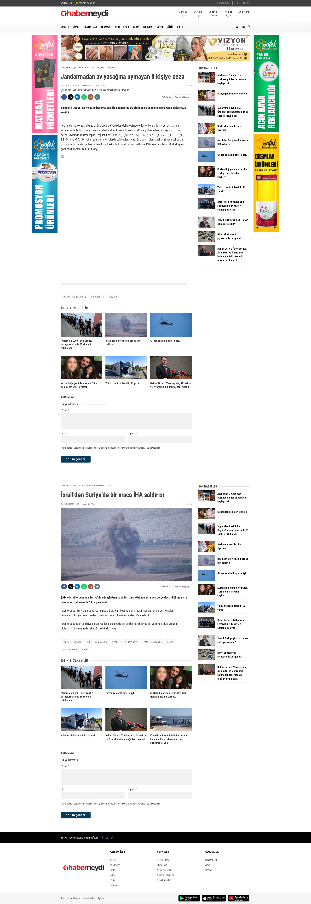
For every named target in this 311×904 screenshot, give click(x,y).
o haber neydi (131, 642)
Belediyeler (91, 26)
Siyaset (77, 26)
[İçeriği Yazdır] (97, 97)
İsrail (116, 642)
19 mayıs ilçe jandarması (75, 297)
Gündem (65, 26)
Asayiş (189, 85)
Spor (126, 26)
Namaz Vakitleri (164, 870)
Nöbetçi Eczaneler (165, 875)
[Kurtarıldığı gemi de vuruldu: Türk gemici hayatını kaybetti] (81, 367)
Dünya (135, 26)
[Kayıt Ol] (237, 26)
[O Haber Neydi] (84, 17)
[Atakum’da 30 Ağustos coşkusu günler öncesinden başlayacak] (206, 82)
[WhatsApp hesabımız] (248, 3)
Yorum (65, 410)
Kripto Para (162, 865)
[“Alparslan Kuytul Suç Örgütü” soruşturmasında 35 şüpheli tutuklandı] (81, 325)
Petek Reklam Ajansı (93, 898)
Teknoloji (148, 26)
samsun (114, 297)
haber (78, 642)
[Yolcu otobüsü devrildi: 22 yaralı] (126, 367)
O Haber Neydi (211, 860)
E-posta (132, 433)
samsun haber (70, 649)
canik (66, 642)
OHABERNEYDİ (98, 297)
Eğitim (170, 26)
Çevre (160, 26)
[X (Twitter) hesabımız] (237, 3)
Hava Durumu (163, 860)
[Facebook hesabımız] (232, 3)
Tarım (117, 26)
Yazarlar (208, 870)
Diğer (180, 26)
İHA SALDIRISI (101, 642)
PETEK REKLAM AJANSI (153, 642)
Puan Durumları (164, 880)
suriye (86, 649)
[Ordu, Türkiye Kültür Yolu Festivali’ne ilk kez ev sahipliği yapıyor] (206, 208)
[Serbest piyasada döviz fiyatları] (206, 133)
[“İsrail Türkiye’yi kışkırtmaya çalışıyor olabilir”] (206, 226)
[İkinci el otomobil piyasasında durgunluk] (206, 241)
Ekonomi (105, 26)
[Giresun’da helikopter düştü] (171, 325)
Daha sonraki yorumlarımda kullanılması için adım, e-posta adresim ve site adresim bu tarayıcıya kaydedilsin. (111, 447)
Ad (64, 433)
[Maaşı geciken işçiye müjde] (206, 100)
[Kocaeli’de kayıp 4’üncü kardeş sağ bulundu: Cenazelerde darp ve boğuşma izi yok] (171, 719)
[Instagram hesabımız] (243, 3)
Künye (207, 865)
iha (88, 642)
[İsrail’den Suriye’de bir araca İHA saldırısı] (126, 325)
